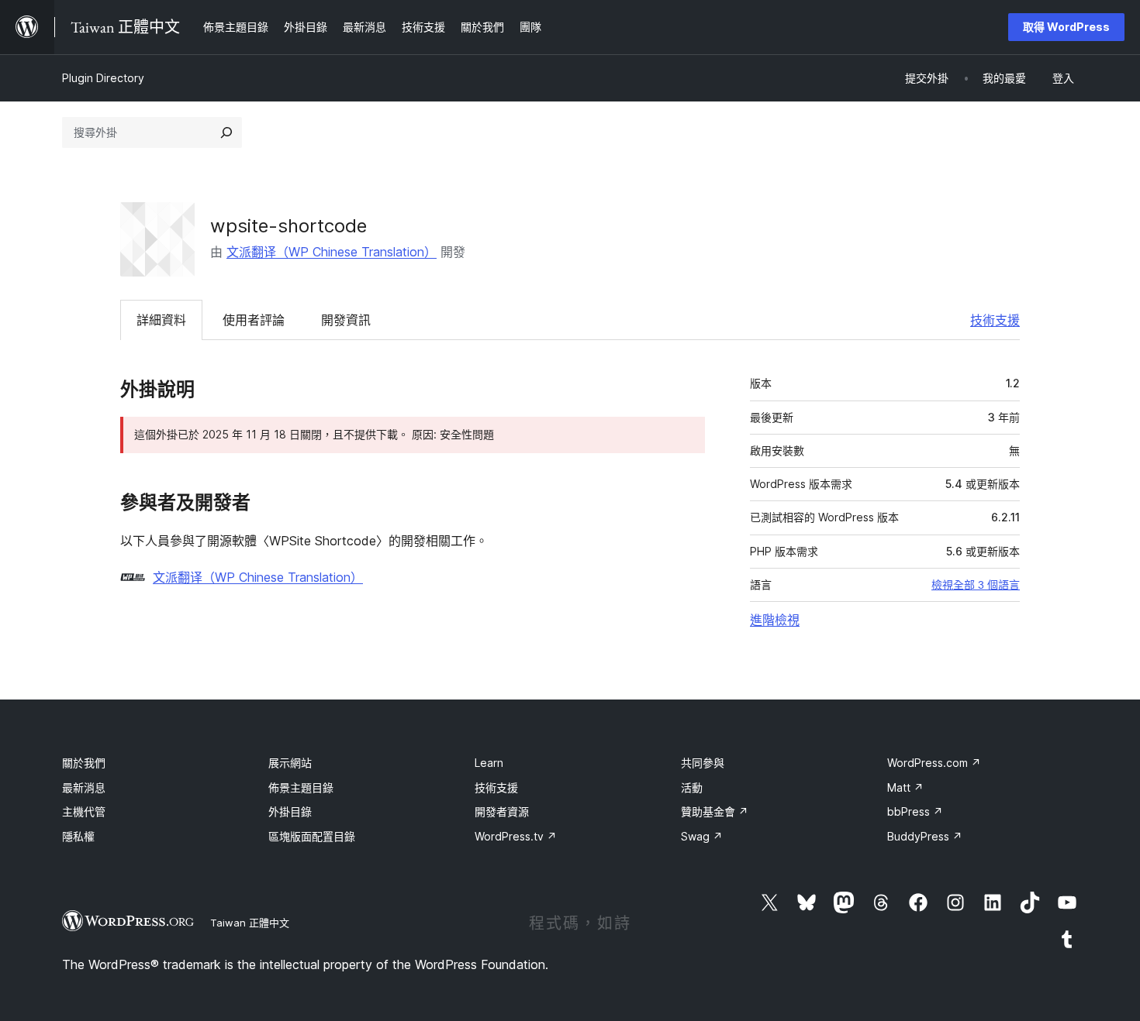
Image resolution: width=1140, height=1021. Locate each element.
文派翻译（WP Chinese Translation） (331, 252)
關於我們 (83, 762)
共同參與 (702, 762)
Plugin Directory (103, 77)
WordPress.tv (516, 836)
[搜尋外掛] (226, 132)
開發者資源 (502, 811)
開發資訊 (346, 320)
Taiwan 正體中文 (249, 922)
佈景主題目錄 (300, 787)
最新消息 (83, 787)
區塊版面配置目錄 (311, 836)
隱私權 (78, 836)
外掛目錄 (290, 811)
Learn (489, 762)
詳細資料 (161, 320)
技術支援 (995, 320)
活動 (692, 787)
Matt (905, 787)
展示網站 (290, 762)
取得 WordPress (1066, 26)
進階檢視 (775, 619)
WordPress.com (934, 762)
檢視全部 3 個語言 (975, 585)
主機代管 (83, 811)
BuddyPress (924, 836)
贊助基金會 (714, 811)
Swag (702, 836)
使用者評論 (254, 320)
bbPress (915, 811)
